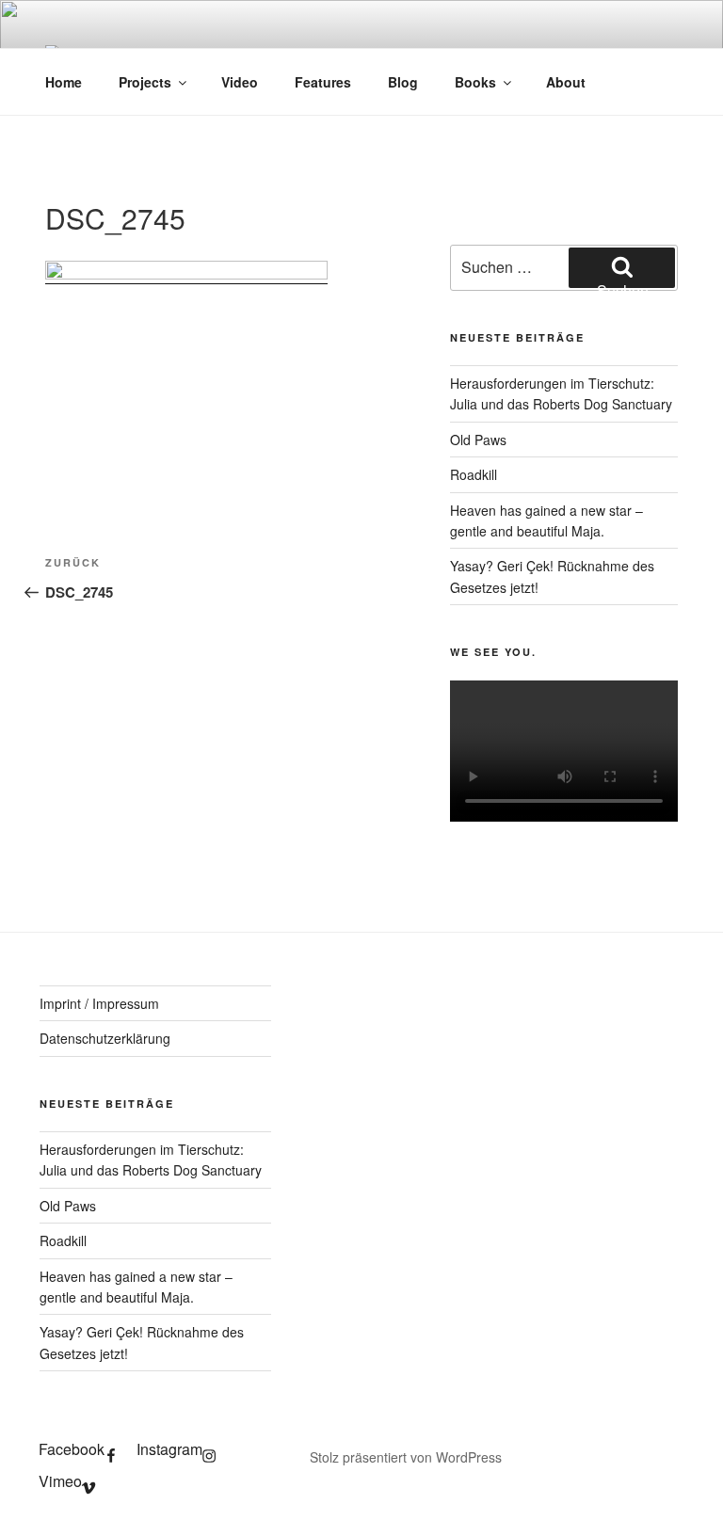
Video (239, 81)
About (566, 81)
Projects (145, 81)
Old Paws (478, 439)
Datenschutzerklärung (105, 1038)
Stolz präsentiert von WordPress (406, 1457)
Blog (403, 81)
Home (63, 81)
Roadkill (473, 474)
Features (323, 81)
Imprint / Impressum (99, 1003)
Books (475, 81)
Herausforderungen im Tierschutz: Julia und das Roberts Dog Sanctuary (561, 393)
